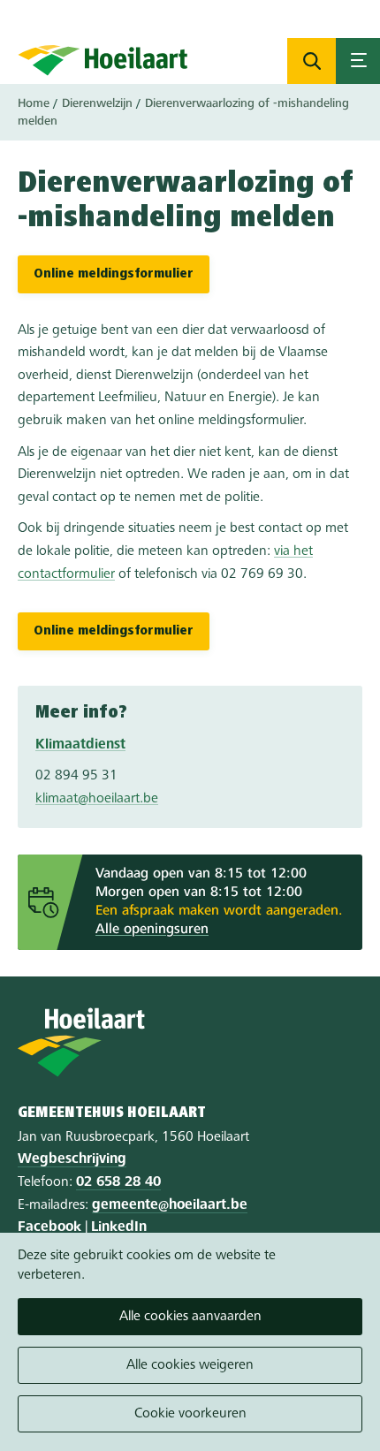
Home (33, 103)
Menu (358, 61)
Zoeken (311, 61)
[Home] (103, 60)
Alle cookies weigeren (190, 1365)
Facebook (49, 1227)
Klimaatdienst (80, 745)
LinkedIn (119, 1227)
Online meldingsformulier (114, 274)
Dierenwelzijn (97, 103)
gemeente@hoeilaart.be (169, 1205)
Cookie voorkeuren (190, 1414)
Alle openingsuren (152, 930)
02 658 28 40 (118, 1182)
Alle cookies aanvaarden (190, 1317)
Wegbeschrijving (72, 1159)
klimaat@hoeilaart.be (96, 799)
